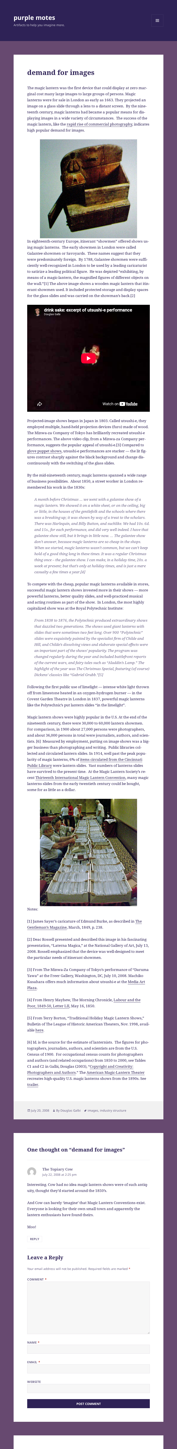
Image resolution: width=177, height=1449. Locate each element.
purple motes (34, 17)
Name (33, 1342)
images (93, 1110)
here (39, 1030)
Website (34, 1382)
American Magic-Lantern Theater (116, 1072)
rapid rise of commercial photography (99, 124)
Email (33, 1362)
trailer (32, 1084)
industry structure (113, 1110)
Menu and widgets (157, 26)
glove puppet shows (44, 450)
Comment (37, 1279)
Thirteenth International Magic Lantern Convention (80, 777)
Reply (34, 1239)
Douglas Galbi (70, 1110)
